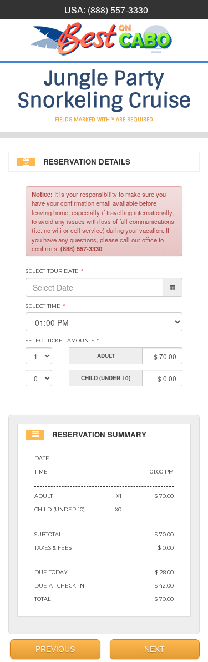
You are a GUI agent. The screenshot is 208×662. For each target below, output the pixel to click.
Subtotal (48, 534)
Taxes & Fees (53, 548)
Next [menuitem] (154, 649)
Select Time (45, 306)
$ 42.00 (164, 586)
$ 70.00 (164, 496)
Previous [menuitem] (55, 649)
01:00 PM (162, 472)
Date (41, 458)
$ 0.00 (166, 548)
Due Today (51, 572)
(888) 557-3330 (118, 9)
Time (41, 472)
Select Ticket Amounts (62, 340)
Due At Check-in (59, 586)
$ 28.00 (164, 572)
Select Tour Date (54, 271)
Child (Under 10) (59, 509)
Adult (43, 496)
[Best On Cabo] (104, 39)
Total (42, 599)
